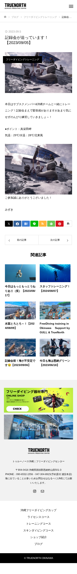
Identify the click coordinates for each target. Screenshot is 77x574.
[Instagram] (35, 491)
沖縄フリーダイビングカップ (38, 510)
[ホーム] (5, 17)
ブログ (38, 543)
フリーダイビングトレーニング (22, 59)
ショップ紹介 (38, 537)
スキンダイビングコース (38, 530)
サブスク (18, 104)
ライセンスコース (38, 516)
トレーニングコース (38, 523)
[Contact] (42, 491)
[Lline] (34, 224)
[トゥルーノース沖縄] (34, 6)
